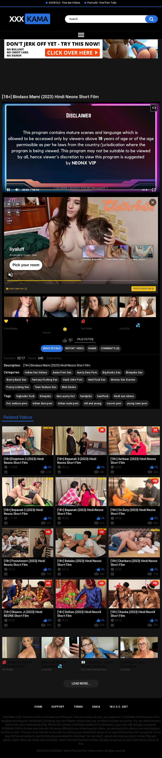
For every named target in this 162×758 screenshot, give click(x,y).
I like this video (65, 340)
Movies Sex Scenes (123, 379)
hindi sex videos (124, 396)
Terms (78, 706)
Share (92, 348)
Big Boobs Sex (111, 372)
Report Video (74, 348)
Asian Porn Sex (62, 372)
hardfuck (102, 396)
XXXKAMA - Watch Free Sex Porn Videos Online (77, 750)
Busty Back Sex (16, 379)
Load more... (81, 683)
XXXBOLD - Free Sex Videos (64, 2)
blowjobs (45, 396)
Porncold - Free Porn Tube (101, 2)
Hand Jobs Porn (72, 379)
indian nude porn (68, 403)
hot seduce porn (17, 403)
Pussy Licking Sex (18, 387)
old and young (92, 403)
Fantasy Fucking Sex (45, 379)
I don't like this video (70, 340)
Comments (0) (110, 348)
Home (38, 706)
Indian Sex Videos (36, 372)
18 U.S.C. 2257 (118, 706)
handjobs (86, 396)
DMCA (96, 706)
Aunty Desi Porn (87, 372)
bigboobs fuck (25, 396)
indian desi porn (43, 403)
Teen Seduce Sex (46, 387)
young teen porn (137, 403)
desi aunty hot (66, 396)
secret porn (114, 403)
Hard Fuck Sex (97, 379)
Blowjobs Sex (134, 372)
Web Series (69, 387)
